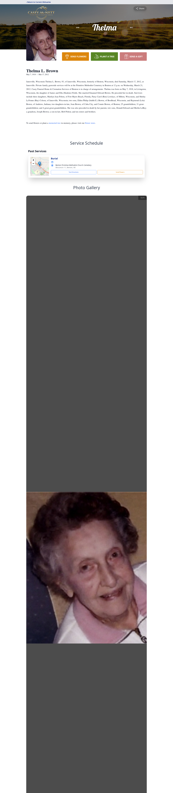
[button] (39, 163)
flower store (90, 122)
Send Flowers (120, 172)
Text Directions (73, 172)
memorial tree (55, 122)
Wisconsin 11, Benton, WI (66, 167)
